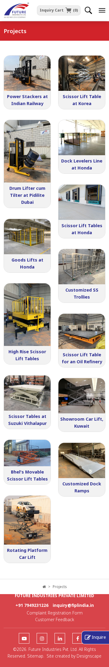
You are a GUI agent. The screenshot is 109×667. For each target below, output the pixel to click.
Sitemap (35, 656)
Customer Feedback (54, 619)
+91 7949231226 (31, 605)
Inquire (99, 637)
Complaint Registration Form (55, 613)
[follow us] (24, 638)
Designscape (89, 656)
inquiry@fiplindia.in (73, 605)
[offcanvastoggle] (102, 10)
